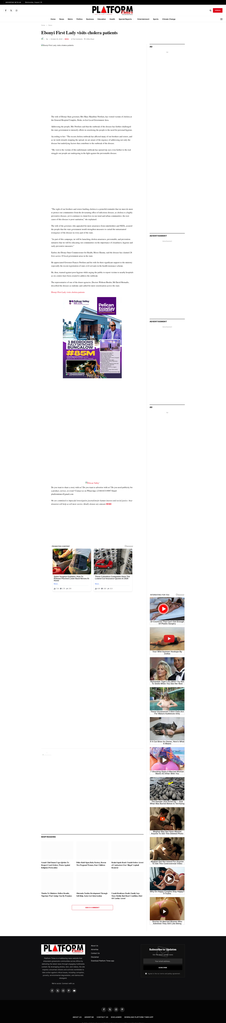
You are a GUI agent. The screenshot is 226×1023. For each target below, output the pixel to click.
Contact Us (95, 953)
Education (102, 19)
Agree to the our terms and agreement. (163, 974)
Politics (80, 19)
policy (170, 974)
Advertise (94, 950)
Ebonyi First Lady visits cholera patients (68, 292)
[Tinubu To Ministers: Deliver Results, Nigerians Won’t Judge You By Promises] (57, 881)
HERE (109, 503)
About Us (94, 946)
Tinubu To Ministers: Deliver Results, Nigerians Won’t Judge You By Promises (56, 894)
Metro (70, 19)
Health (112, 19)
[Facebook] (33, 122)
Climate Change (169, 19)
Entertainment (143, 19)
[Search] (210, 10)
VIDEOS (217, 10)
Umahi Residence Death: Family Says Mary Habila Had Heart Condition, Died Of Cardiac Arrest (126, 896)
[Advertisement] (92, 182)
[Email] (33, 144)
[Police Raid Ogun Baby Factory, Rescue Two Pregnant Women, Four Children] (92, 850)
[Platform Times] (113, 10)
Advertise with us (13, 2)
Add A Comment (92, 907)
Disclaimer (95, 957)
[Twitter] (33, 128)
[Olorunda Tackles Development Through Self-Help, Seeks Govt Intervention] (92, 881)
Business (90, 19)
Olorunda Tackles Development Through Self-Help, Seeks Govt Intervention (91, 894)
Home (53, 19)
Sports (155, 19)
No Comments (78, 39)
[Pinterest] (33, 139)
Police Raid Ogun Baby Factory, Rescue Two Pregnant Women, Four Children (91, 863)
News (61, 19)
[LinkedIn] (33, 133)
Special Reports (125, 19)
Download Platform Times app (102, 961)
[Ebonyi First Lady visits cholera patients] (92, 77)
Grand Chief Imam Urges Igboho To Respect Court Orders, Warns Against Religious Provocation (55, 865)
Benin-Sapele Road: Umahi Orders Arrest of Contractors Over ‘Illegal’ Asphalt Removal (127, 865)
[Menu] (221, 19)
